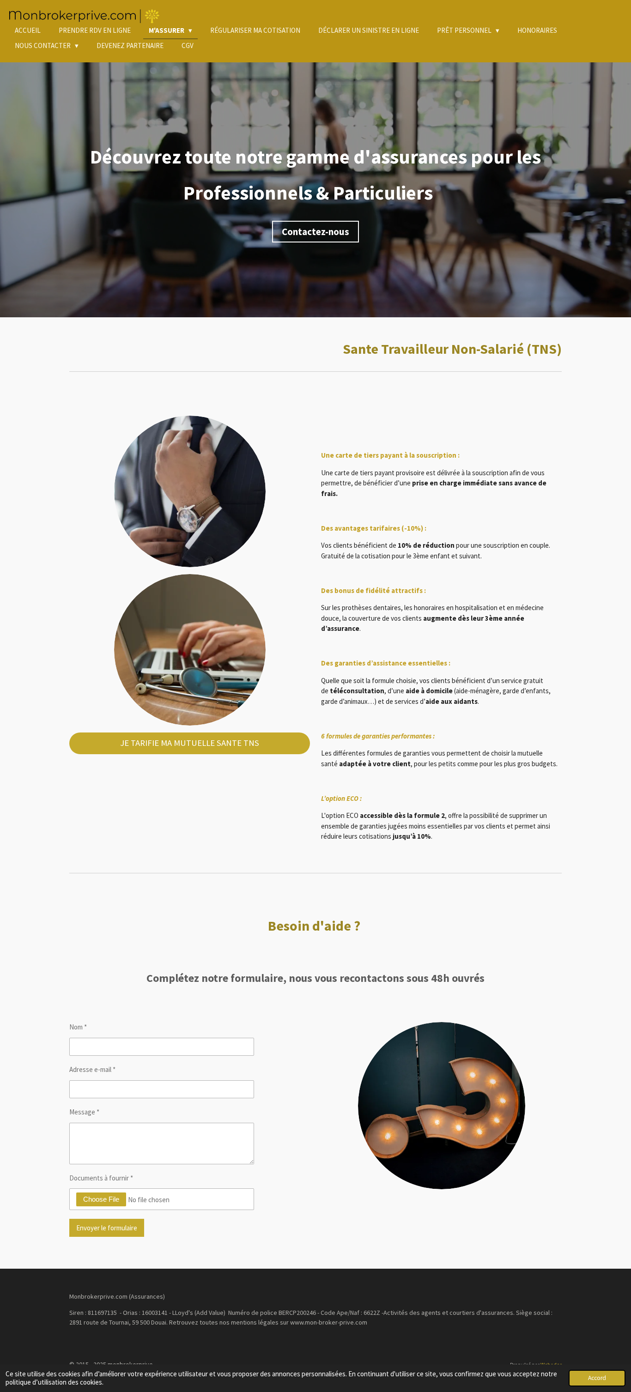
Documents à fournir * (101, 1178)
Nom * (78, 1027)
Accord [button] (597, 1378)
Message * (84, 1112)
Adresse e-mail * (92, 1069)
